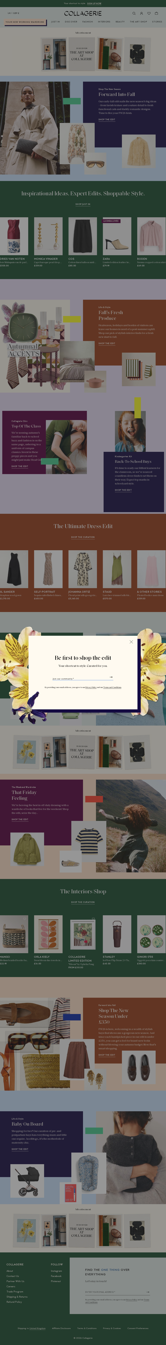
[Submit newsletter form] (111, 677)
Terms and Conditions (112, 687)
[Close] (131, 642)
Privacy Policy (91, 687)
